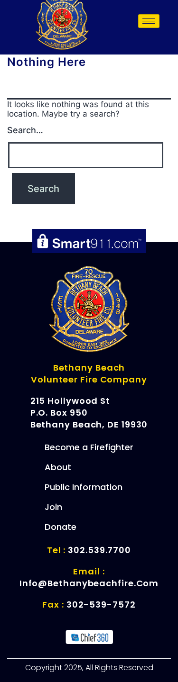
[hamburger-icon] (148, 21)
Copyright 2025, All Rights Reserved (89, 667)
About (58, 467)
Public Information (83, 487)
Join (53, 507)
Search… (25, 130)
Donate (60, 527)
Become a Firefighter (89, 447)
